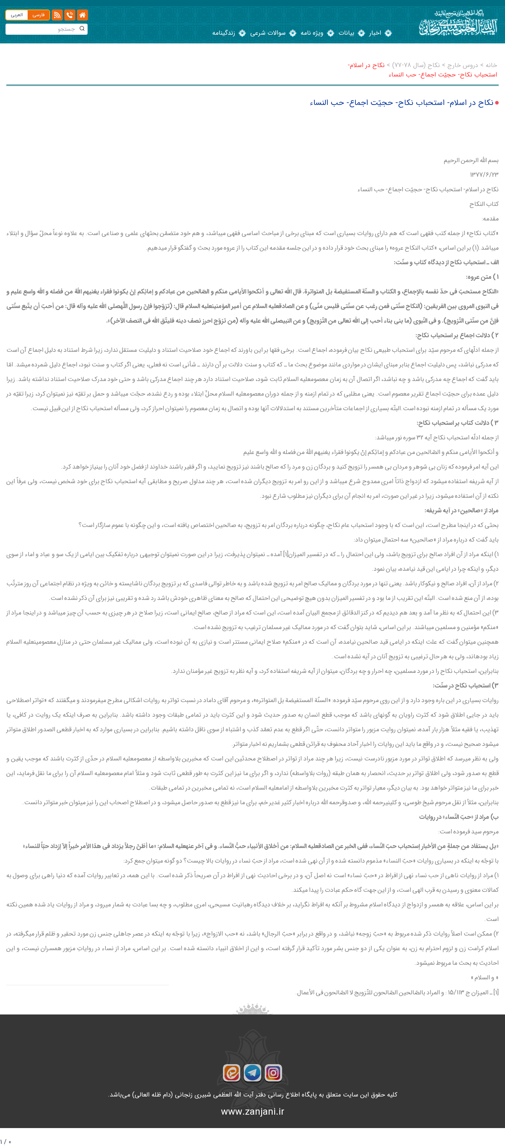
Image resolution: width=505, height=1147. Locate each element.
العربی (17, 15)
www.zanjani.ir (252, 1112)
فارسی (38, 15)
